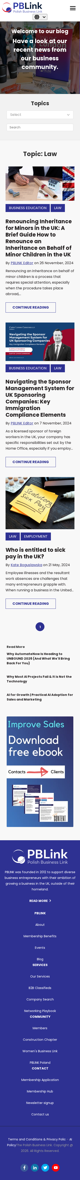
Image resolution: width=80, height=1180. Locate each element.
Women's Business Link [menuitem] (40, 1051)
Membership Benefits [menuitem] (40, 936)
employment (36, 536)
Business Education (27, 207)
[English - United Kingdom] (40, 17)
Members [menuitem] (40, 1028)
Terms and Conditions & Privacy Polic (37, 1139)
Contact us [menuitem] (40, 1114)
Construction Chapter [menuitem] (40, 1039)
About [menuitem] (40, 924)
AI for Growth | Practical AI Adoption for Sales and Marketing (40, 697)
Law (58, 207)
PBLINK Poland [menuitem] (40, 1062)
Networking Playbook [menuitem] (40, 1011)
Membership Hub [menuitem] (40, 1091)
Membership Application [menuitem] (40, 1080)
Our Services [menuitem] (40, 976)
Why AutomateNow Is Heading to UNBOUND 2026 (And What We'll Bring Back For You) (38, 658)
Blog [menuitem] (40, 959)
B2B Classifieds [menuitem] (40, 988)
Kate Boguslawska (26, 564)
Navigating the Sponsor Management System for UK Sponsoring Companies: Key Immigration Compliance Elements (40, 398)
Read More (38, 901)
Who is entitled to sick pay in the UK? (35, 553)
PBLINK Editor (22, 262)
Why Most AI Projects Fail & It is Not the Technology (39, 679)
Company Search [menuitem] (40, 999)
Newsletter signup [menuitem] (40, 1103)
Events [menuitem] (40, 947)
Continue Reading (30, 307)
